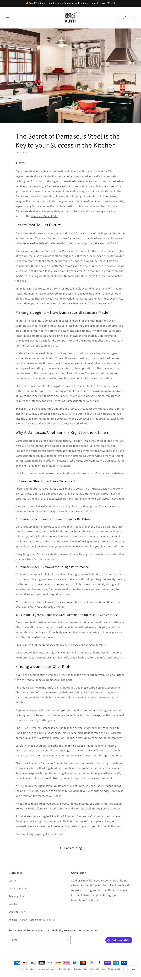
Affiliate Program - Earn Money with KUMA (32, 919)
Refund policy (16, 896)
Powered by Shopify (46, 969)
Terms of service (97, 969)
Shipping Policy (17, 911)
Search (12, 880)
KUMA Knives (31, 969)
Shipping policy (115, 969)
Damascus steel (54, 488)
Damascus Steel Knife (44, 216)
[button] (7, 17)
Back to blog (73, 848)
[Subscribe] (66, 940)
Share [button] (22, 162)
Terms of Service (18, 888)
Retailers (13, 903)
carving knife (45, 687)
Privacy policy (80, 969)
